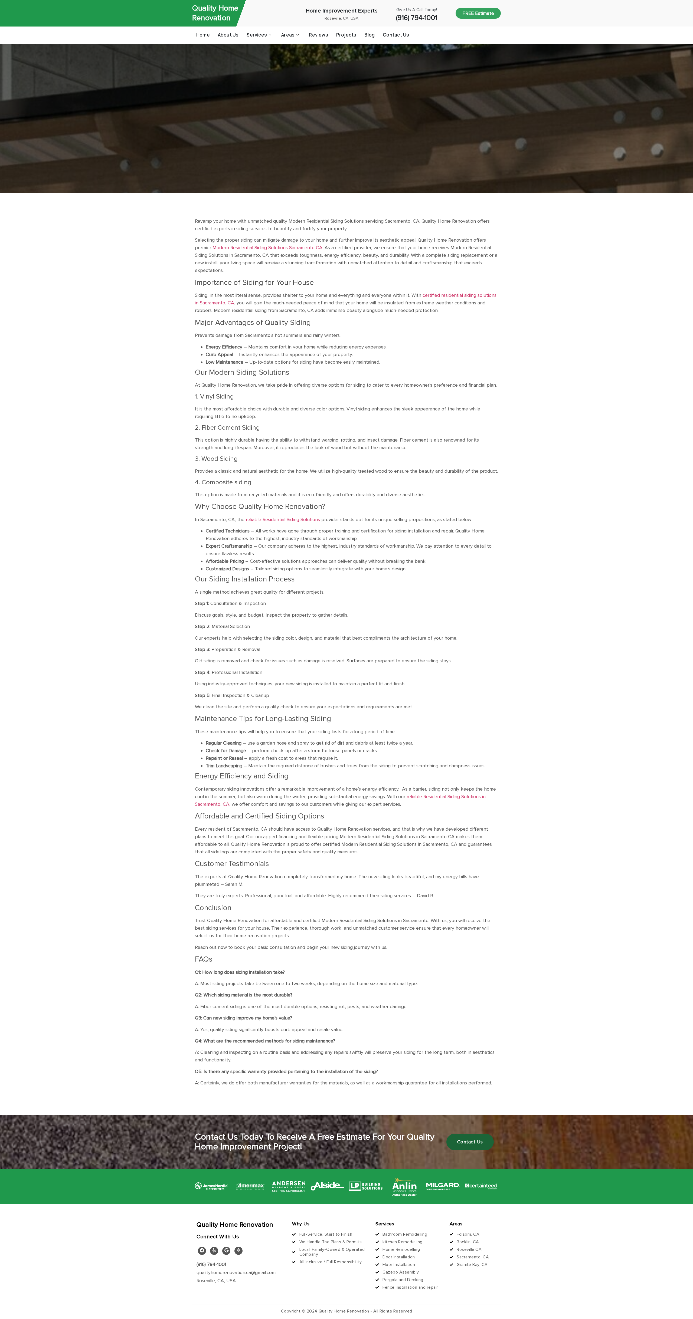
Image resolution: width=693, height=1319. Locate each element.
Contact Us (396, 35)
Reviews (318, 35)
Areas (288, 35)
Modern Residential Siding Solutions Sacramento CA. (267, 248)
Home (203, 35)
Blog (369, 35)
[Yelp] (214, 1251)
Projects (346, 35)
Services (257, 35)
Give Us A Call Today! (416, 9)
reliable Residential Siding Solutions (282, 519)
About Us (228, 35)
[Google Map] (226, 1251)
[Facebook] (202, 1251)
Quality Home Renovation (215, 13)
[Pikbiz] (238, 1251)
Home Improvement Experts (342, 10)
